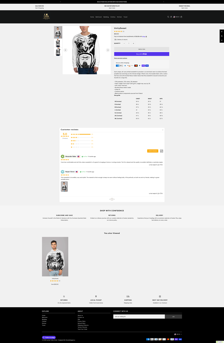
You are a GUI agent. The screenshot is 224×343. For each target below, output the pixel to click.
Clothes (44, 321)
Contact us (81, 317)
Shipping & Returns (83, 325)
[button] (110, 199)
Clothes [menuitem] (112, 17)
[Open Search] (168, 17)
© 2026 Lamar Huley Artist (49, 340)
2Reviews (65, 138)
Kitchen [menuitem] (119, 17)
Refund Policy (81, 323)
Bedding (44, 319)
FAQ (79, 319)
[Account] (171, 17)
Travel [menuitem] (125, 17)
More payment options (120, 58)
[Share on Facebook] (222, 32)
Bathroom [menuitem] (99, 17)
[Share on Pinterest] (222, 40)
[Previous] (60, 2)
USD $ (177, 17)
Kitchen (44, 323)
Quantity (117, 43)
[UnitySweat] (55, 256)
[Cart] (181, 17)
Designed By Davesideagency (66, 340)
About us (80, 315)
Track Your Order (82, 329)
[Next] (163, 2)
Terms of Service (82, 327)
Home (43, 315)
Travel (43, 325)
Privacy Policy (81, 321)
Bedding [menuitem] (106, 17)
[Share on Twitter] (222, 36)
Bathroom (44, 317)
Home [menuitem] (92, 17)
